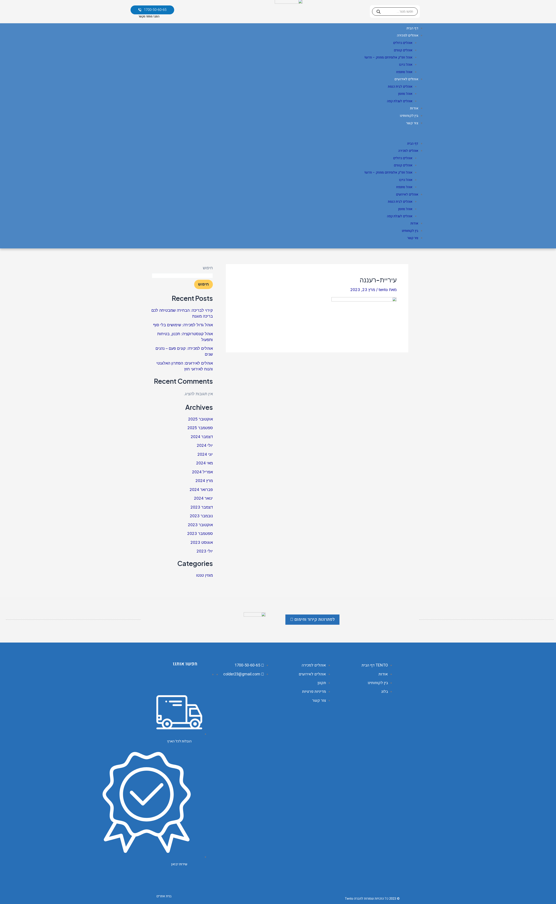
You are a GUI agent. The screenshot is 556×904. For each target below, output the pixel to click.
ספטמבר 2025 (200, 427)
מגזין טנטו (204, 575)
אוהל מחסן (405, 93)
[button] (278, 135)
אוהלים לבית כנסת (400, 86)
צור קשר (412, 123)
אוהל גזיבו (405, 64)
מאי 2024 (204, 463)
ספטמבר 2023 (200, 533)
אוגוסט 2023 (201, 542)
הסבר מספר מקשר (149, 16)
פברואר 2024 (201, 489)
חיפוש (208, 268)
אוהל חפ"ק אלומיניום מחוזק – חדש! (388, 57)
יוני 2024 (205, 454)
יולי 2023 (205, 551)
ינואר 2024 (203, 498)
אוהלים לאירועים (406, 79)
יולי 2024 (205, 445)
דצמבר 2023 (201, 507)
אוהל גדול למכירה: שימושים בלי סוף (183, 325)
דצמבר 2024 (202, 436)
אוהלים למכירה (407, 35)
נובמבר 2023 (201, 516)
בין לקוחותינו (409, 115)
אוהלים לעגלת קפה (399, 101)
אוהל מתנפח (404, 72)
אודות (414, 108)
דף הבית (412, 28)
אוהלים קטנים (403, 50)
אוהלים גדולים (402, 42)
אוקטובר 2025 (200, 419)
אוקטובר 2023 (200, 524)
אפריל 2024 (202, 472)
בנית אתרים (164, 896)
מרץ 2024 (204, 480)
